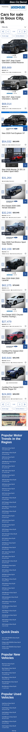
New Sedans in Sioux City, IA (9, 673)
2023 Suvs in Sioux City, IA (8, 489)
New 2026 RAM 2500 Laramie (10, 279)
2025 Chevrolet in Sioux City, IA (9, 561)
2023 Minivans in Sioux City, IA (9, 616)
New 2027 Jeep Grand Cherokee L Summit (11, 98)
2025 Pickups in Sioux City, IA (9, 530)
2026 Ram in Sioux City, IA (8, 476)
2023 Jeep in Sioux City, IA (8, 557)
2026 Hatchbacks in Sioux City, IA (10, 598)
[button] (2, 46)
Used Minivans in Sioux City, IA (9, 717)
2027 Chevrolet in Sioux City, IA (9, 534)
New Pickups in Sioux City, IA (9, 669)
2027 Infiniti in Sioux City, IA (8, 539)
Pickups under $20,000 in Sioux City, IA (11, 643)
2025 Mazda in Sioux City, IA (9, 548)
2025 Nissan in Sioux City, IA (8, 566)
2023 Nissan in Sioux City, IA (8, 543)
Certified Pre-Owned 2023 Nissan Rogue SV (12, 388)
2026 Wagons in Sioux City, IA (9, 507)
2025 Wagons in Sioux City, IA (9, 611)
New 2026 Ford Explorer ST (13, 133)
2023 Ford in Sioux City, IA (8, 516)
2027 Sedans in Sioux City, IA (9, 570)
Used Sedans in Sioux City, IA (9, 713)
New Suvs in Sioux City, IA (8, 664)
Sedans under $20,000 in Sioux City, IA (11, 647)
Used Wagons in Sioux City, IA (9, 722)
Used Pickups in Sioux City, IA (9, 708)
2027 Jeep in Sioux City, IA (8, 552)
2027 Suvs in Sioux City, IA (8, 467)
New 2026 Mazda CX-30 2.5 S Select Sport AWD (13, 170)
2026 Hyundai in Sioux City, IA (9, 480)
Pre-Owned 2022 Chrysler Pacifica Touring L (12, 315)
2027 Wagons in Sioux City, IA (9, 579)
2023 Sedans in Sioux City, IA (9, 602)
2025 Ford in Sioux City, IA (8, 521)
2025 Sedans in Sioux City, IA (9, 620)
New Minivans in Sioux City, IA (9, 687)
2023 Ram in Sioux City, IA (8, 575)
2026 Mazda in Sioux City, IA (9, 462)
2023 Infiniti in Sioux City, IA (8, 584)
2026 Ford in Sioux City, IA (8, 457)
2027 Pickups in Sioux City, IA (9, 503)
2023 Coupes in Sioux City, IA (9, 625)
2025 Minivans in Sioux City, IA (9, 593)
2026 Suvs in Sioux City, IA (8, 448)
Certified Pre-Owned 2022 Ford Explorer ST (12, 352)
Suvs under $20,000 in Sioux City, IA (10, 638)
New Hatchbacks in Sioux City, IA (10, 682)
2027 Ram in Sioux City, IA (8, 525)
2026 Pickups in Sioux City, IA (9, 453)
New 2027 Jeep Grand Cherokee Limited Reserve (13, 61)
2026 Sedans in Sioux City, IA (9, 498)
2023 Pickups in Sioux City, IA (9, 512)
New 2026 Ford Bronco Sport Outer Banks (14, 243)
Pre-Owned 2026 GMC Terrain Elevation (11, 207)
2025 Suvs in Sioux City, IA (8, 485)
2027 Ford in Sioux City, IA (8, 494)
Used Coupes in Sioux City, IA (9, 726)
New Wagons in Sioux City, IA (9, 678)
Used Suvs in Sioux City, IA (8, 704)
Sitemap (14, 730)
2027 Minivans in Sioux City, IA (9, 607)
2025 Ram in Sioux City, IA (8, 588)
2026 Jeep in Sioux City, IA (8, 471)
